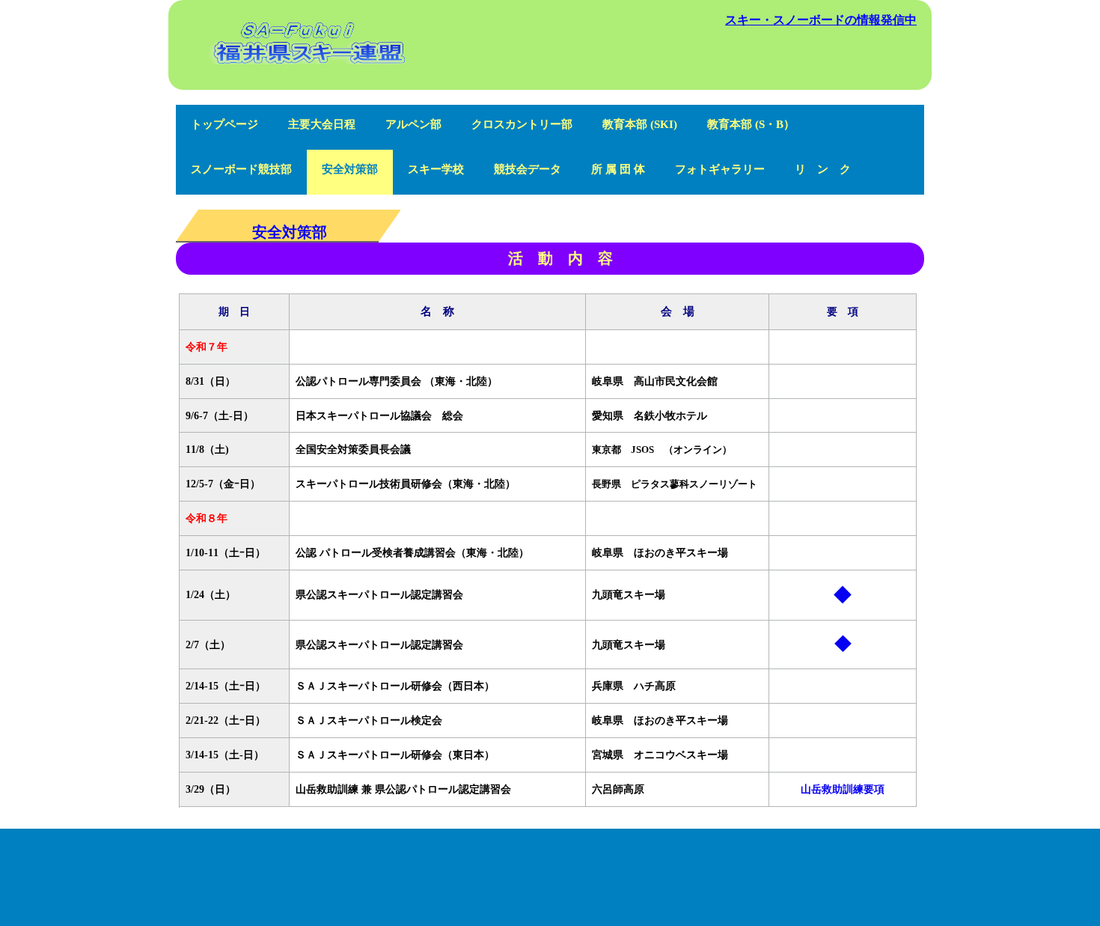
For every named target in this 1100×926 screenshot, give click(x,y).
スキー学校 (436, 169)
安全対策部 (350, 169)
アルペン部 (413, 124)
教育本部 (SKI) (639, 124)
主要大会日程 (321, 124)
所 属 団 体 (618, 169)
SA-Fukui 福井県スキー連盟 (307, 79)
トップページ (224, 124)
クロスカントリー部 (521, 124)
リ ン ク (823, 169)
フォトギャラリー (720, 169)
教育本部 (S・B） (751, 124)
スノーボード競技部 (241, 169)
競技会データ (527, 169)
